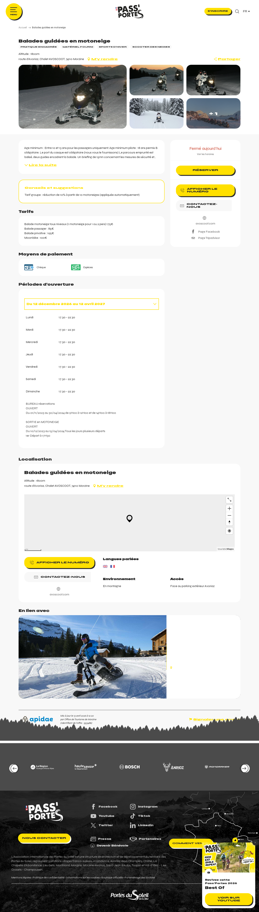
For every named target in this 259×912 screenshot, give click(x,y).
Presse (104, 838)
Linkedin (145, 825)
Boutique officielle (112, 877)
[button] (237, 11)
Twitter (106, 825)
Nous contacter (44, 838)
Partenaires (150, 838)
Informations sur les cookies (83, 877)
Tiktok (144, 815)
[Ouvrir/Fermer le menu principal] (13, 11)
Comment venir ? (191, 843)
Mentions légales (21, 877)
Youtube (106, 815)
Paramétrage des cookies (140, 877)
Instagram (148, 806)
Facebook (108, 806)
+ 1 (213, 113)
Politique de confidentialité (48, 877)
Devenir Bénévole (112, 845)
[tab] (88, 304)
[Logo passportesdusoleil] (44, 811)
